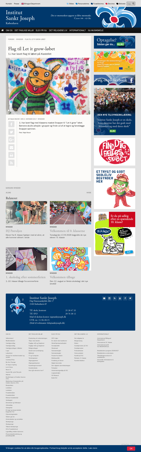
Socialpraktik (55, 345)
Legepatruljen (55, 373)
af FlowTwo (125, 444)
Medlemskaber (10, 340)
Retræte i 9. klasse (80, 358)
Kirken (76, 343)
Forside (11, 39)
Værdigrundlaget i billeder (14, 348)
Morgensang (78, 340)
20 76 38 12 (70, 313)
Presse (16, 3)
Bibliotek (122, 3)
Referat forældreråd (12, 397)
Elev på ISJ (41, 30)
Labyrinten (9, 353)
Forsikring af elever (57, 360)
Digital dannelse (56, 363)
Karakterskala (33, 368)
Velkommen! (9, 338)
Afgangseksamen (34, 363)
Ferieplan (54, 368)
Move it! (8, 369)
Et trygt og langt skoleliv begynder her (13, 410)
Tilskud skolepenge (12, 426)
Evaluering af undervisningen (38, 338)
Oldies (71, 3)
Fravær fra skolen (57, 355)
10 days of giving (11, 364)
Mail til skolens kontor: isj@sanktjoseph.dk (48, 316)
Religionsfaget (33, 348)
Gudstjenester (78, 348)
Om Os (9, 30)
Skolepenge (9, 421)
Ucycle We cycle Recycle (13, 372)
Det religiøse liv (58, 30)
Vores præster (78, 353)
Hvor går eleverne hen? (36, 370)
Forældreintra (98, 3)
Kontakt (9, 3)
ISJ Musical (55, 375)
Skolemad (54, 348)
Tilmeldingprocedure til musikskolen (104, 356)
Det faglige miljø (24, 30)
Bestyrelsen (9, 385)
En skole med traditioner (59, 340)
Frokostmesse (78, 350)
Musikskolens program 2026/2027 (108, 350)
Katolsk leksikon (79, 360)
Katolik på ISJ (78, 355)
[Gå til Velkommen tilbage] (70, 259)
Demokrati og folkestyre (13, 402)
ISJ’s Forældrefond (12, 429)
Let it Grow (9, 367)
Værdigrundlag (10, 343)
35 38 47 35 (70, 310)
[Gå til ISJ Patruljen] (26, 212)
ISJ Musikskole (95, 30)
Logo (7, 350)
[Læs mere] (11, 163)
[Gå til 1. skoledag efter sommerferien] (26, 259)
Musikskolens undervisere (105, 353)
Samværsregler (56, 350)
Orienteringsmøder (11, 414)
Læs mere (92, 448)
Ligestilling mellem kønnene (14, 431)
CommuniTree (10, 359)
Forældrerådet (10, 393)
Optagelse (9, 407)
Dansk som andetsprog (36, 350)
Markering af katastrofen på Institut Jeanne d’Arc (14, 382)
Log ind (132, 444)
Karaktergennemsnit (35, 365)
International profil (103, 345)
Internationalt (77, 30)
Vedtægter (9, 400)
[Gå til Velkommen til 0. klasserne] (70, 212)
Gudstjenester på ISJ (81, 345)
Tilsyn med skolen (34, 340)
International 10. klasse (104, 342)
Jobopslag (9, 405)
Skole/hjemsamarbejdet (58, 343)
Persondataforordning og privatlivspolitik (14, 434)
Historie (8, 374)
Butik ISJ (54, 378)
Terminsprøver (33, 358)
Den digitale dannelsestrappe (60, 365)
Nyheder (19, 39)
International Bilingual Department (104, 339)
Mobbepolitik (55, 358)
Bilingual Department (32, 3)
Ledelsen (9, 388)
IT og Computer (34, 355)
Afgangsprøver (33, 360)
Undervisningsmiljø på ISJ (59, 370)
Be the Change (11, 362)
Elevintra (111, 3)
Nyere (89, 192)
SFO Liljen (54, 338)
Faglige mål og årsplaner (36, 343)
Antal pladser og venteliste (14, 419)
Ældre (8, 192)
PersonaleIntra (83, 3)
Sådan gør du (10, 416)
